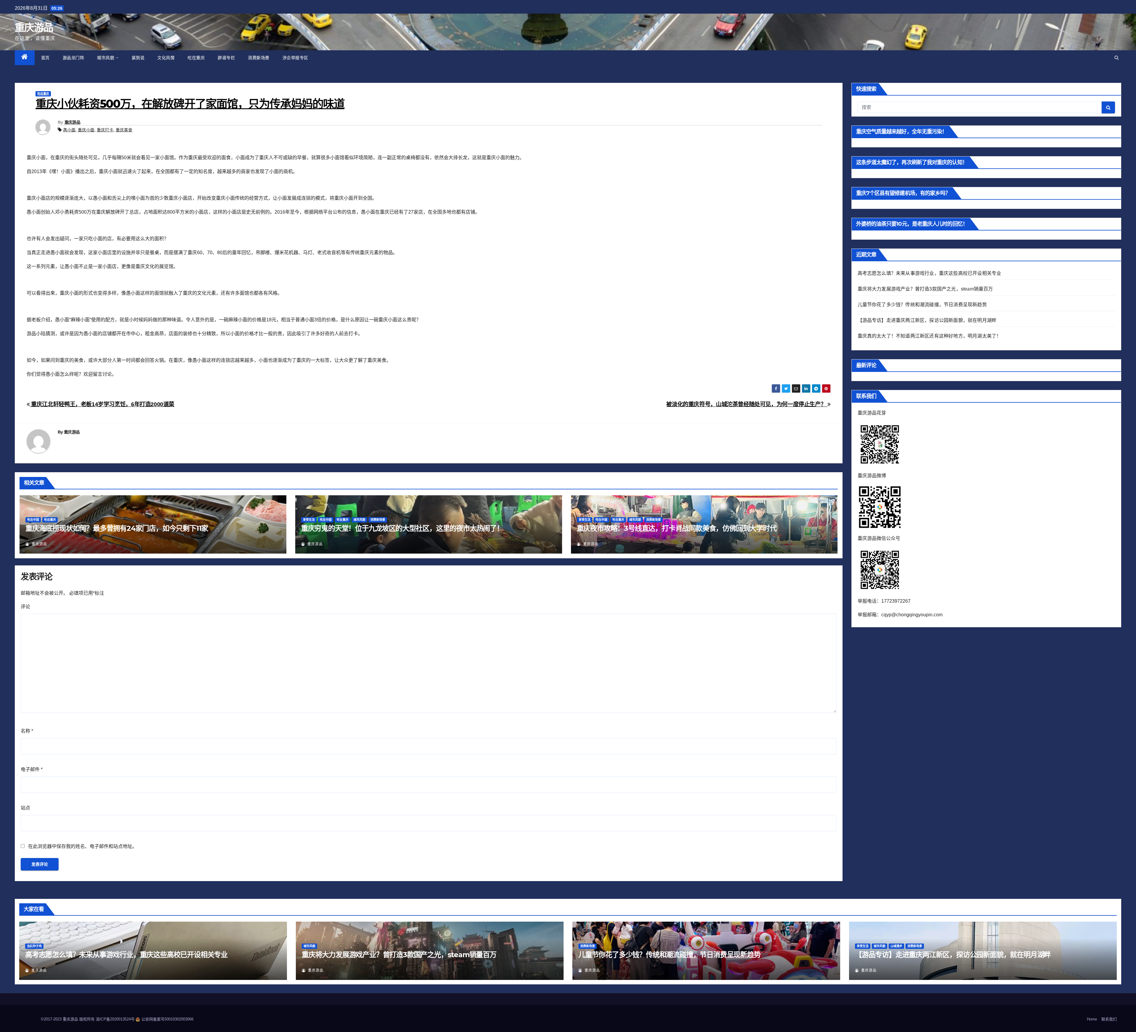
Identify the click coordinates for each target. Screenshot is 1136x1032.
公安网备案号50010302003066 (167, 1019)
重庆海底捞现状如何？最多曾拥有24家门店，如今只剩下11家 (116, 528)
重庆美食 (124, 130)
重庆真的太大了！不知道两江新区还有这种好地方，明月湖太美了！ (929, 335)
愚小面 (69, 130)
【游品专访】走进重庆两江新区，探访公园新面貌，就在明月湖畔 (927, 320)
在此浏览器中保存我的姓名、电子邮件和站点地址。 (82, 846)
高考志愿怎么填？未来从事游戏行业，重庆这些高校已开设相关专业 (929, 273)
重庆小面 (86, 130)
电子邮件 (32, 769)
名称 (27, 730)
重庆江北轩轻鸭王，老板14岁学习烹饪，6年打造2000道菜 (102, 404)
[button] (1116, 57)
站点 (25, 807)
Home (1092, 1019)
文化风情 (166, 57)
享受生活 (309, 519)
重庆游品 (34, 27)
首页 (45, 57)
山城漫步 (896, 946)
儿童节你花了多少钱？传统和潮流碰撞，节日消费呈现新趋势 (922, 304)
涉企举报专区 (295, 57)
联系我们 (1109, 1019)
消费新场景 (259, 57)
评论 (25, 606)
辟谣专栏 (226, 57)
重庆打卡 (105, 130)
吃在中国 (33, 519)
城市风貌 (105, 57)
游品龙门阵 (73, 57)
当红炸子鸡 (34, 946)
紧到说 (138, 57)
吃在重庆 (196, 57)
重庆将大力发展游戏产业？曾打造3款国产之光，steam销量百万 (925, 288)
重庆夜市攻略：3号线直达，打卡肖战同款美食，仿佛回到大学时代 (677, 528)
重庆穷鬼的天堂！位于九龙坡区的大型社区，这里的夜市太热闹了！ (402, 528)
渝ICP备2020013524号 (116, 1019)
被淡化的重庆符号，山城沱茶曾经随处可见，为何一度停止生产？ (746, 404)
